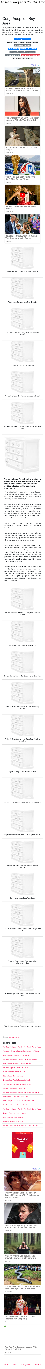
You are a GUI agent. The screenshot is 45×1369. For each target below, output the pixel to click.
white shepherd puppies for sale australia (22, 49)
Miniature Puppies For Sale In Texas (15, 1067)
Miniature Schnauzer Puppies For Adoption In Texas (21, 1051)
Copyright (37, 1364)
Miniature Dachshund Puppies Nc (14, 1088)
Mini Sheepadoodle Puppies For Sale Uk (17, 1084)
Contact (14, 1364)
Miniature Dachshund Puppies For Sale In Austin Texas (22, 1047)
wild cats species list (12, 55)
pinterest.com (14, 1037)
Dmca (6, 1364)
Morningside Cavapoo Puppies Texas (15, 1096)
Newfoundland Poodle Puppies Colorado (17, 1080)
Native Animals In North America (14, 1072)
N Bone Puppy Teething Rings (13, 1076)
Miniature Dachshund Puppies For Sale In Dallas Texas (22, 1109)
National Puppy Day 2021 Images (14, 1113)
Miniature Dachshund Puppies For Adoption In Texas (21, 1092)
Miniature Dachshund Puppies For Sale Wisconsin (20, 1059)
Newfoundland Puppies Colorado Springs (17, 1063)
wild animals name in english (23, 58)
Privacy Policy (25, 1364)
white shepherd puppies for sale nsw (22, 52)
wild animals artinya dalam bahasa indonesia (22, 42)
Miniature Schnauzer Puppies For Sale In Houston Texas (22, 1105)
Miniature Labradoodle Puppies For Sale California (20, 1125)
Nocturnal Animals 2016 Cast (13, 1121)
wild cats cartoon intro (22, 45)
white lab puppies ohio (22, 39)
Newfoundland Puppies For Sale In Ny (16, 1055)
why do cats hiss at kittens (31, 55)
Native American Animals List (13, 1117)
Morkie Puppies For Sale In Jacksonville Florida (19, 1101)
